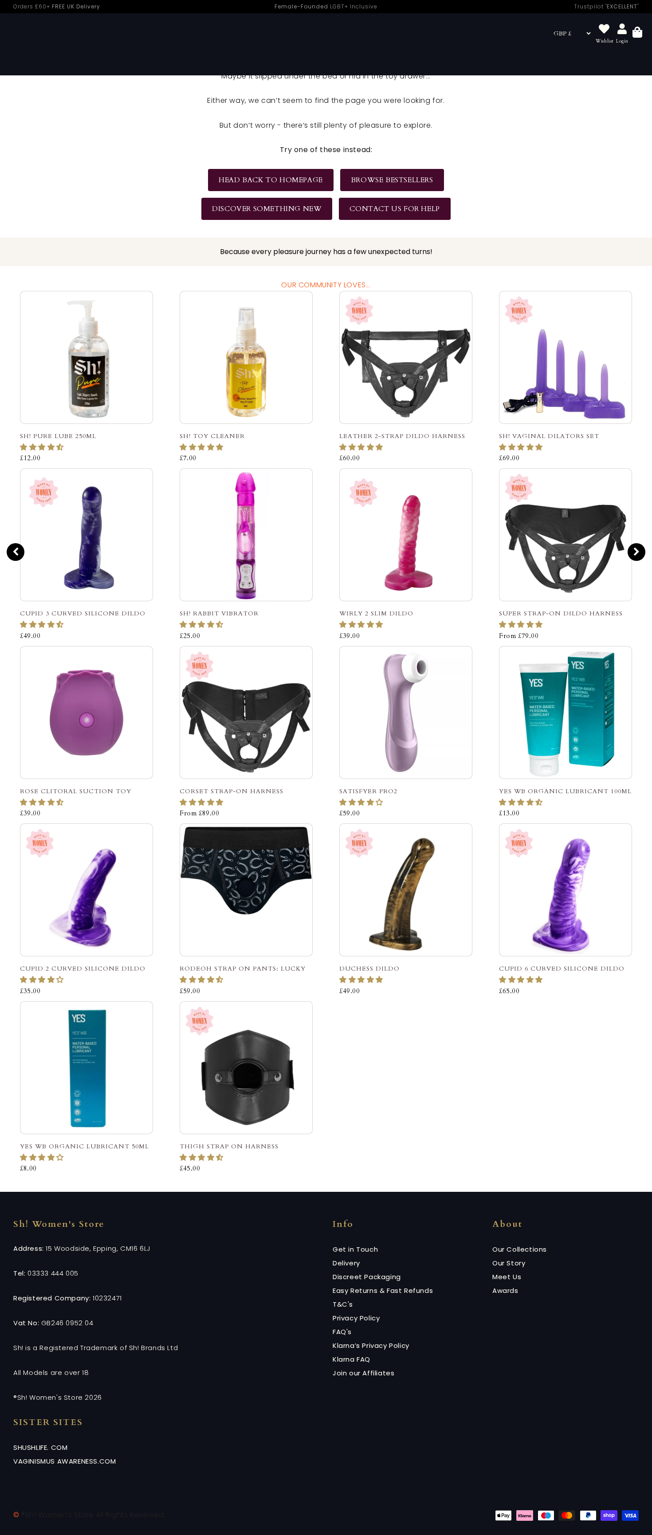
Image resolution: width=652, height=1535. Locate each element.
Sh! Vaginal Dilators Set (549, 436)
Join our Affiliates (363, 1373)
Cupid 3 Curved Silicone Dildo (82, 613)
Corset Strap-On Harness (231, 791)
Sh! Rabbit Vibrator (219, 613)
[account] (622, 29)
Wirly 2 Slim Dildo (376, 613)
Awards (505, 1290)
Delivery (346, 1263)
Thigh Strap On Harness (229, 1146)
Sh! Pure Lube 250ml (58, 436)
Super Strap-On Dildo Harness (561, 613)
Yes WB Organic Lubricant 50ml (84, 1146)
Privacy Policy (356, 1318)
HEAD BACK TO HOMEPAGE (271, 180)
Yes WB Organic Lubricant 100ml (565, 791)
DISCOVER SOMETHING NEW (267, 209)
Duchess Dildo (369, 968)
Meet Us (506, 1276)
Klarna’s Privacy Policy (371, 1345)
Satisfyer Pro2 (368, 791)
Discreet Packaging (367, 1276)
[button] (43, 447)
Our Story (508, 1263)
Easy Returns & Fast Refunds (383, 1290)
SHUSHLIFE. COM (40, 1447)
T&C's (343, 1304)
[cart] (637, 33)
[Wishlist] (604, 29)
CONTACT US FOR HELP (395, 209)
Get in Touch (355, 1249)
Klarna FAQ (351, 1359)
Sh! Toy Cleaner (212, 436)
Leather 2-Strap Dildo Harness (402, 436)
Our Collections (519, 1249)
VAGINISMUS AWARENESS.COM (64, 1461)
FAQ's (342, 1331)
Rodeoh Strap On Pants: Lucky (243, 968)
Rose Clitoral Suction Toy (75, 791)
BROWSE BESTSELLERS (392, 180)
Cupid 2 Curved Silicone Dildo (82, 968)
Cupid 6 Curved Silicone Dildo (562, 968)
